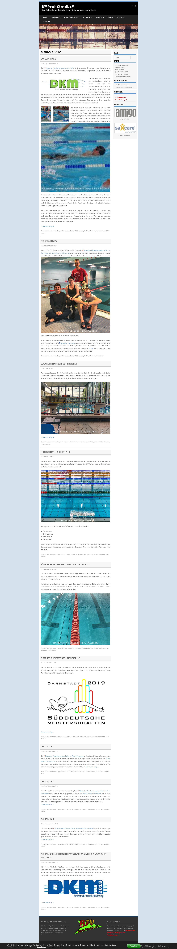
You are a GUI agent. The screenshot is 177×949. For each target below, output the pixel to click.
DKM (71, 231)
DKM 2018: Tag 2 (47, 781)
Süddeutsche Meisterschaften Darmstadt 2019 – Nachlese (65, 564)
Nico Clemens (91, 231)
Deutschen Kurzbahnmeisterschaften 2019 (60, 68)
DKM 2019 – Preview (49, 241)
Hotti (91, 348)
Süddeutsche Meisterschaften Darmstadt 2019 (60, 658)
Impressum (46, 22)
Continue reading (47, 226)
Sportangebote (55, 17)
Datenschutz (121, 17)
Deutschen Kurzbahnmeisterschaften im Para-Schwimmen (64, 756)
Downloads (100, 17)
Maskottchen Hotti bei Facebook (125, 87)
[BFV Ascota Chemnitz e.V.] (88, 25)
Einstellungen (41, 947)
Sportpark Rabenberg (68, 343)
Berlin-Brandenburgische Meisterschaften (59, 363)
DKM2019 (76, 231)
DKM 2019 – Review (48, 58)
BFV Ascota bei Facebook (123, 85)
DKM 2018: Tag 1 (47, 819)
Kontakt (110, 17)
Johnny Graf (83, 231)
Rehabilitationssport (71, 17)
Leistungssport (87, 17)
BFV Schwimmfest (67, 648)
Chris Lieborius (66, 554)
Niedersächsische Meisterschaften (55, 452)
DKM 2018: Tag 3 (47, 746)
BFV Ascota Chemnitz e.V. (58, 6)
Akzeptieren (134, 946)
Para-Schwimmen (51, 231)
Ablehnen (148, 946)
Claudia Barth (66, 231)
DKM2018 (76, 771)
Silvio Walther (99, 356)
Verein (45, 17)
